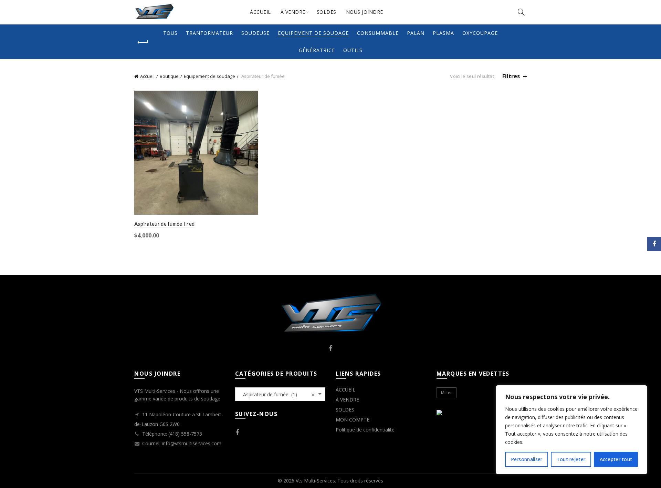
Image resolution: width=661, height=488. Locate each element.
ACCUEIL (260, 12)
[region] (571, 429)
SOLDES (326, 12)
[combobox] (280, 394)
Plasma (443, 33)
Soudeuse (255, 33)
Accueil (147, 76)
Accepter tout (616, 459)
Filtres (511, 76)
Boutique (169, 76)
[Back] (142, 42)
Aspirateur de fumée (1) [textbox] (277, 394)
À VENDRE (293, 12)
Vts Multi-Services (315, 480)
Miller (446, 393)
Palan (415, 33)
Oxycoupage (480, 33)
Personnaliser (527, 459)
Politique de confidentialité (365, 429)
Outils (353, 50)
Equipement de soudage (313, 33)
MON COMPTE (352, 419)
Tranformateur (209, 33)
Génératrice (317, 50)
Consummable (378, 33)
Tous (170, 33)
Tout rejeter (571, 459)
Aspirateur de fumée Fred (164, 224)
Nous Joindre (364, 12)
